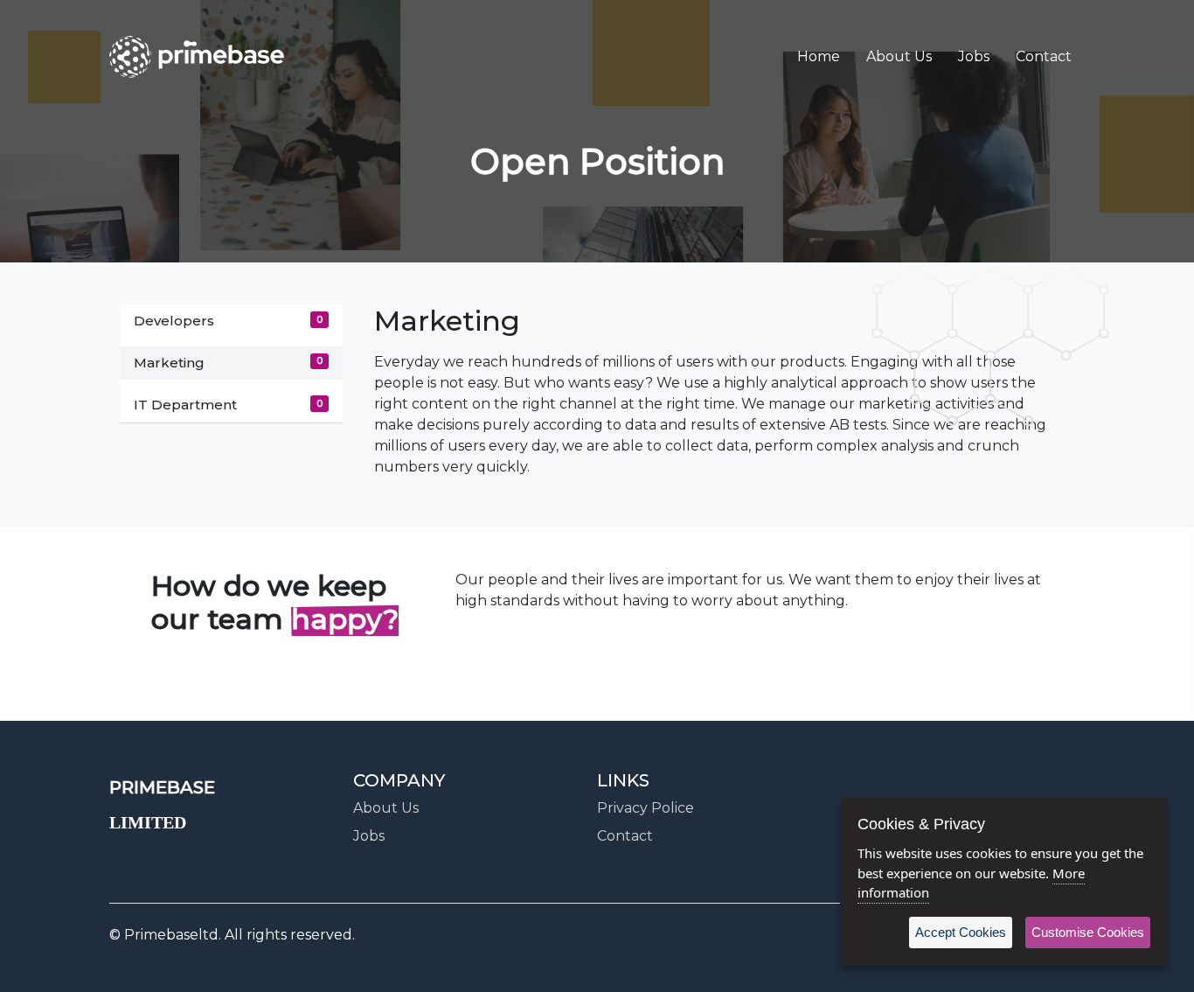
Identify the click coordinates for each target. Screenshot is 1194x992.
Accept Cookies (960, 932)
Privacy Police (645, 808)
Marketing (228, 362)
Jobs (973, 56)
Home (818, 56)
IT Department (228, 404)
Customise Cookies (1087, 932)
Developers (228, 320)
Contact (1044, 56)
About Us (899, 56)
